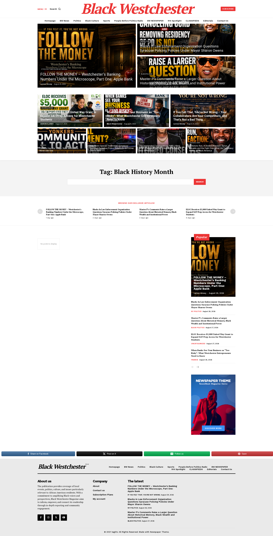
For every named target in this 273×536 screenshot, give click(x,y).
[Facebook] (41, 517)
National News (195, 143)
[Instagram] (48, 517)
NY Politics (145, 41)
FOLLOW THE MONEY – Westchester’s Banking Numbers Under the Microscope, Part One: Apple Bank (65, 212)
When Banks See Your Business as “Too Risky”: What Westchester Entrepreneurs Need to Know (211, 353)
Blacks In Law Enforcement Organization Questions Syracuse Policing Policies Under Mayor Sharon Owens (112, 212)
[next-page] (232, 211)
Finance (111, 108)
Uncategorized (47, 108)
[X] (56, 517)
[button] (56, 9)
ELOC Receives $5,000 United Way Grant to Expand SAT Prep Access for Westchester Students (205, 212)
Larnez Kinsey (200, 293)
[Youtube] (64, 517)
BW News (43, 145)
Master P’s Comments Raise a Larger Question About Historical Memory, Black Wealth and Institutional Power (157, 212)
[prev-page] (40, 211)
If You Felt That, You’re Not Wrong (54, 69)
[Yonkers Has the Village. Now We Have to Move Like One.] (62, 140)
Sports (142, 143)
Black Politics (146, 74)
